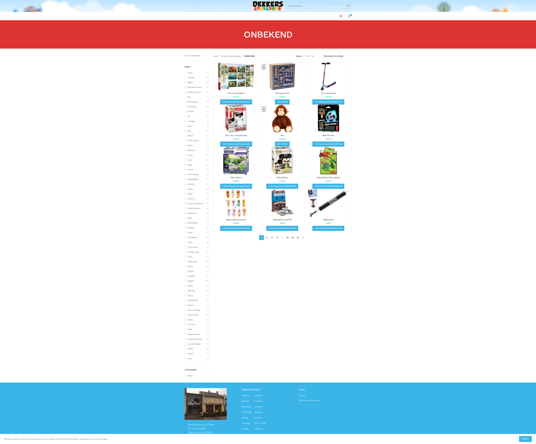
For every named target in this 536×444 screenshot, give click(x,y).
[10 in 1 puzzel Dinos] (236, 76)
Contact (302, 395)
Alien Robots (236, 177)
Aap (282, 135)
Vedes (190, 348)
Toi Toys (191, 324)
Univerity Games (195, 339)
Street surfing (194, 310)
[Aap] (282, 119)
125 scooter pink (328, 93)
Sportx (191, 305)
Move (190, 232)
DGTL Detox (193, 140)
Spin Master (193, 300)
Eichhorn (191, 150)
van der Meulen (194, 344)
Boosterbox (193, 102)
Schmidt (191, 276)
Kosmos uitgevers (196, 203)
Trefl (190, 329)
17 (298, 237)
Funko (190, 155)
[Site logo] (268, 5)
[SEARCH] (348, 6)
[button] (236, 101)
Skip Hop (191, 290)
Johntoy (191, 184)
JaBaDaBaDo (193, 179)
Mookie (191, 227)
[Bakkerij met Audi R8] (282, 203)
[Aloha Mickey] (282, 161)
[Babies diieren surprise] (236, 203)
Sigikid (190, 281)
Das (189, 131)
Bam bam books (194, 87)
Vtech (190, 353)
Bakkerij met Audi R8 (282, 219)
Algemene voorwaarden (309, 400)
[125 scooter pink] (328, 76)
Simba (190, 286)
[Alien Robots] (236, 161)
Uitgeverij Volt (194, 334)
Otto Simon (193, 247)
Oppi (190, 242)
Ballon (190, 82)
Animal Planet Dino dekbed (328, 177)
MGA (190, 218)
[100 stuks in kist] (282, 76)
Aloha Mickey (282, 177)
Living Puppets (194, 208)
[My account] (341, 16)
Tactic (190, 319)
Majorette (192, 213)
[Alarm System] (328, 119)
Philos (190, 266)
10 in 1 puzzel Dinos (236, 93)
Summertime (193, 315)
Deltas (190, 135)
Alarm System (328, 135)
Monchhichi (193, 223)
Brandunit (192, 106)
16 (292, 237)
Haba (190, 164)
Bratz (190, 375)
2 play (190, 73)
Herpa (190, 169)
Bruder (191, 111)
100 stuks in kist (282, 93)
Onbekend (192, 237)
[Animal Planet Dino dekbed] (328, 161)
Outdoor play (193, 252)
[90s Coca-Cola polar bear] (236, 119)
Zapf (190, 358)
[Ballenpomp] (328, 203)
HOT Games (193, 174)
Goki (190, 160)
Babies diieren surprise (236, 219)
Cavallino (191, 121)
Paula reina (192, 261)
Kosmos (191, 198)
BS (189, 116)
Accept (525, 439)
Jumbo (190, 189)
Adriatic (191, 77)
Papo (190, 256)
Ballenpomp (328, 219)
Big (189, 97)
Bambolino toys (194, 92)
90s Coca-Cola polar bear (236, 135)
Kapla (190, 193)
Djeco (190, 145)
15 (287, 237)
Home (215, 56)
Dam (190, 126)
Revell (190, 271)
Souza (190, 295)
